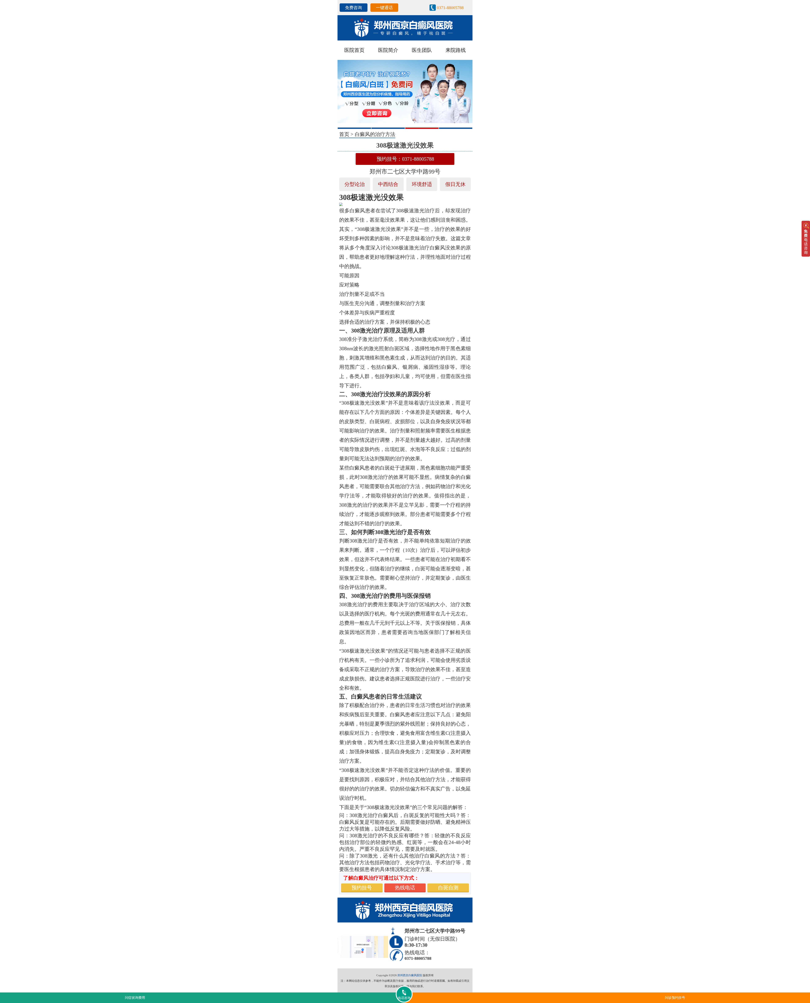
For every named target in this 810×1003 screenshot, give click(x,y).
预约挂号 (362, 887)
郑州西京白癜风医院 (409, 975)
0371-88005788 (450, 7)
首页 (344, 134)
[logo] (405, 27)
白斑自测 (448, 887)
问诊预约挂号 (675, 997)
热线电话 (405, 887)
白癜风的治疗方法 (375, 134)
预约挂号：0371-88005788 (405, 159)
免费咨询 (353, 7)
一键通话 (384, 7)
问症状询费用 (135, 997)
